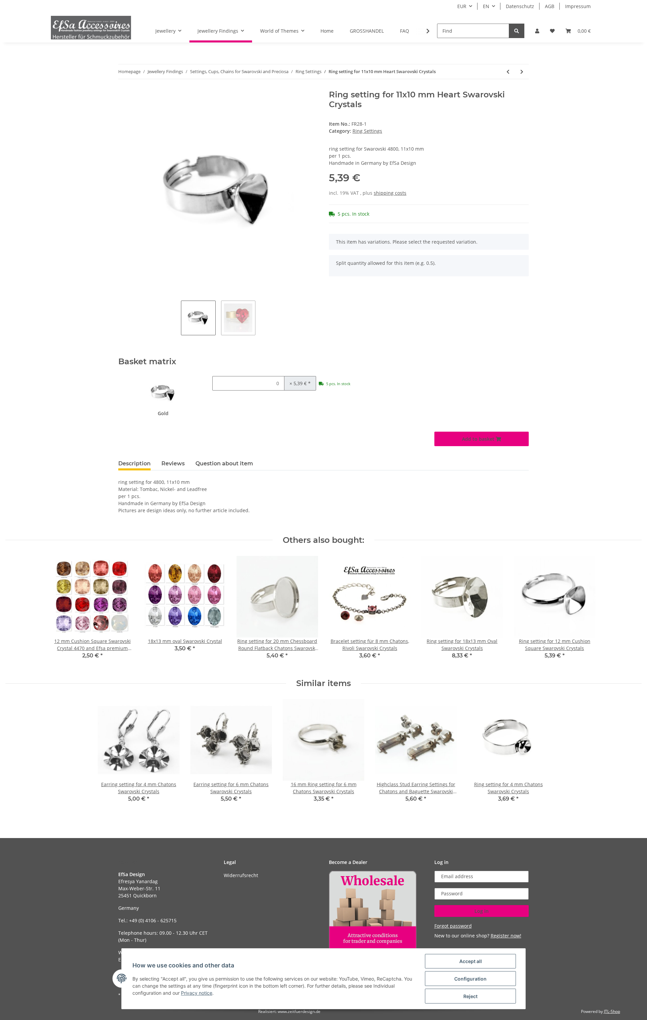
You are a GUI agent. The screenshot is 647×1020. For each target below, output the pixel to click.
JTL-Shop (612, 1011)
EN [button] (486, 6)
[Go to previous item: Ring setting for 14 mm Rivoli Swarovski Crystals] (508, 71)
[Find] (516, 31)
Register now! (506, 935)
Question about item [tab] (224, 463)
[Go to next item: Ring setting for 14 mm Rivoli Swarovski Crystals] (522, 71)
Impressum (578, 6)
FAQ (404, 31)
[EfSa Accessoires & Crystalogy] (91, 27)
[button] (537, 30)
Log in (481, 911)
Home (327, 31)
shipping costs (390, 193)
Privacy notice (196, 993)
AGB (549, 6)
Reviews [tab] (173, 463)
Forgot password (453, 926)
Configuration (470, 979)
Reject (470, 996)
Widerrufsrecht (241, 875)
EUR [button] (461, 6)
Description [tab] (134, 463)
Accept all (470, 961)
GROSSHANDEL (367, 31)
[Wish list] (552, 30)
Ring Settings (367, 131)
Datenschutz (520, 6)
